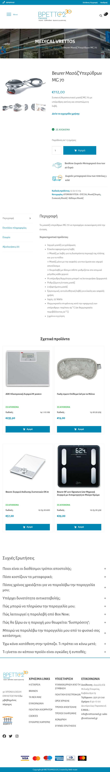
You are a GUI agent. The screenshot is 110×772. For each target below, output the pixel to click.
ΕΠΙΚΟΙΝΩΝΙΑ (36, 703)
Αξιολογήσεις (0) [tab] (11, 247)
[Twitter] (10, 736)
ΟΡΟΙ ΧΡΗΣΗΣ (62, 701)
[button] (42, 87)
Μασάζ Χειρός (94, 194)
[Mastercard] (38, 758)
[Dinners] (72, 758)
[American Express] (60, 758)
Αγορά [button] (30, 429)
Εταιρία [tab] (6, 237)
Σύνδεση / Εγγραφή (90, 3)
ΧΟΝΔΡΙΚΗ (60, 719)
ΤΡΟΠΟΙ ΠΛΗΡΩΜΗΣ (65, 713)
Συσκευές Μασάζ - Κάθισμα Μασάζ (67, 198)
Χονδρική (103, 3)
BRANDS (33, 691)
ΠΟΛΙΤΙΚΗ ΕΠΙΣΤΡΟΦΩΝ (67, 694)
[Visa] (26, 758)
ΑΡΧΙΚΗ (17, 47)
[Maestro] (49, 758)
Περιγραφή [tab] (8, 218)
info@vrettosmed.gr (91, 714)
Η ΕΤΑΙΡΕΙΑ (34, 684)
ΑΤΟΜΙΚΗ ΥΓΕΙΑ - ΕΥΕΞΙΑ (49, 47)
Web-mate (72, 770)
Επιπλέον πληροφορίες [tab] (14, 228)
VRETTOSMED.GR (50, 770)
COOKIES (33, 716)
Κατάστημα (28, 47)
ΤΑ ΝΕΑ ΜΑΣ (35, 697)
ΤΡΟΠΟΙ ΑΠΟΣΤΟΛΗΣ (65, 707)
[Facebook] (4, 736)
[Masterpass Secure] (83, 758)
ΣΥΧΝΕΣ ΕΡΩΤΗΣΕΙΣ (65, 726)
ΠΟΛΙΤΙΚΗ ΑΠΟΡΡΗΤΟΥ (41, 709)
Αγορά (81, 150)
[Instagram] (17, 736)
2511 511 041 (99, 697)
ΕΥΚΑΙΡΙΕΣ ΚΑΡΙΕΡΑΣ (39, 722)
